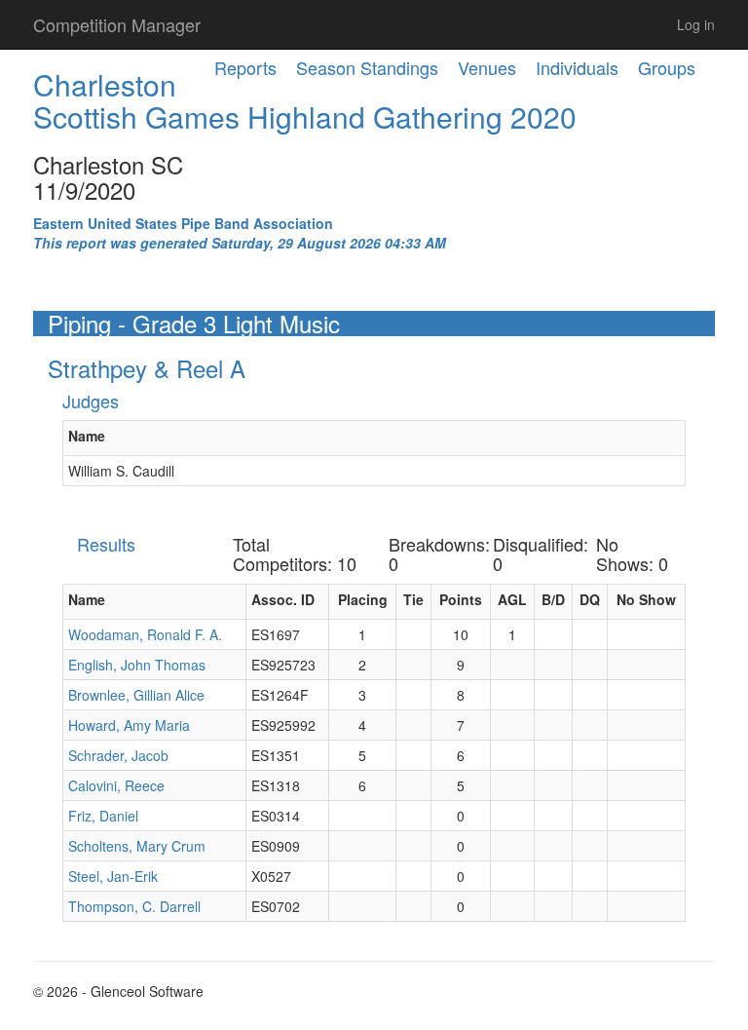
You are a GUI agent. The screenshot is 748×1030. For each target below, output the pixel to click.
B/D (553, 599)
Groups (666, 67)
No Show (646, 599)
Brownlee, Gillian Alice (136, 695)
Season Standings (367, 67)
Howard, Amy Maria (129, 725)
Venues (487, 67)
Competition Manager (117, 24)
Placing (363, 599)
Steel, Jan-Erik (113, 876)
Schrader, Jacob (118, 755)
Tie (413, 599)
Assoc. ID (283, 599)
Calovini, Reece (116, 785)
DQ (590, 599)
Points (460, 599)
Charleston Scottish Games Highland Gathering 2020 (305, 100)
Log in (696, 24)
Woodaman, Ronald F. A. (145, 634)
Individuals (577, 67)
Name (86, 435)
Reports (245, 67)
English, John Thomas (137, 664)
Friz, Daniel (103, 815)
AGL (512, 599)
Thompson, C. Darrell (134, 906)
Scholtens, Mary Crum (137, 846)
